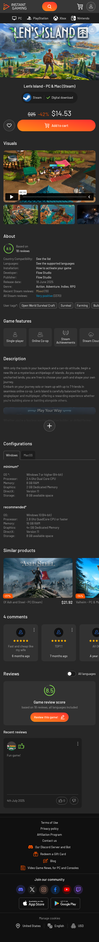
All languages (87, 674)
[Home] (14, 6)
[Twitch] (78, 889)
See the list (43, 259)
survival (66, 305)
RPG (73, 286)
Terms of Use (49, 822)
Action (40, 286)
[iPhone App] (33, 903)
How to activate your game (53, 268)
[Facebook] (55, 889)
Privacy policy (49, 828)
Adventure (53, 286)
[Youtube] (66, 889)
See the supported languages (55, 263)
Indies (65, 286)
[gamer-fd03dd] (58, 632)
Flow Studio (43, 272)
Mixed (40, 291)
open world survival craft (38, 305)
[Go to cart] (80, 6)
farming (82, 305)
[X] (32, 889)
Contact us (49, 840)
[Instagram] (43, 889)
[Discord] (20, 889)
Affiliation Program (49, 834)
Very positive (44, 296)
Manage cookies (49, 918)
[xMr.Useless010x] (11, 746)
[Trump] (20, 632)
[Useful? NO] (74, 801)
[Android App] (65, 903)
